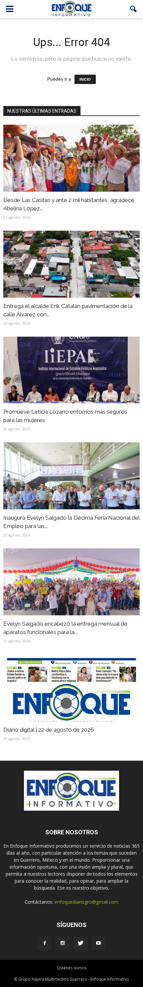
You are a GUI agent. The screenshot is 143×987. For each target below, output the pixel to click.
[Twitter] (80, 943)
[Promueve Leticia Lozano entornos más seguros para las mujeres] (71, 370)
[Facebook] (44, 943)
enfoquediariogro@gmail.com (86, 902)
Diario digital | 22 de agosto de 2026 (48, 729)
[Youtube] (98, 943)
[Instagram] (62, 943)
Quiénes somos (71, 968)
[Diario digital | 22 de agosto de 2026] (71, 687)
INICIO (85, 79)
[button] (133, 9)
